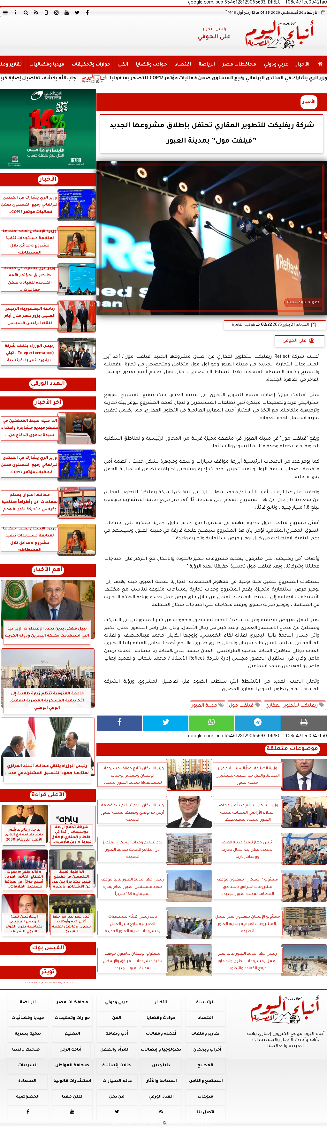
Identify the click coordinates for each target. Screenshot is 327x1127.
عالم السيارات (117, 1081)
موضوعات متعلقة (292, 749)
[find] (26, 12)
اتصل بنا (205, 1112)
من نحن (117, 1097)
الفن (123, 64)
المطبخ (205, 1065)
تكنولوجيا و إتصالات (161, 1050)
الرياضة (207, 64)
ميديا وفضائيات (46, 64)
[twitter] (77, 12)
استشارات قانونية (72, 1081)
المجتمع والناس (206, 1081)
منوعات (205, 1097)
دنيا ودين (161, 1065)
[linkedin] (56, 12)
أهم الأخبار (48, 570)
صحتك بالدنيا (26, 1050)
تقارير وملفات (205, 1034)
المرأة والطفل (115, 1050)
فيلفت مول (242, 705)
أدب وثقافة (116, 1034)
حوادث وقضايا (151, 64)
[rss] (36, 12)
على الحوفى (295, 341)
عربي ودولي (276, 64)
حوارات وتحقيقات (91, 64)
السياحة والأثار (162, 1081)
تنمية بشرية (28, 1034)
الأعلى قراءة (48, 795)
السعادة (27, 1081)
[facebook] (87, 12)
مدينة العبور (205, 705)
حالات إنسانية (116, 1065)
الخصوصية (28, 1097)
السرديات (28, 1065)
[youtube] (67, 12)
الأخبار (302, 64)
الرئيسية (205, 1002)
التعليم (72, 1034)
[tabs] (5, 12)
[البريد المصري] (48, 129)
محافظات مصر (239, 64)
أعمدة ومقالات (161, 1034)
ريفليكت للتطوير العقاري (292, 705)
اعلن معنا (72, 1097)
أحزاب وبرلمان (207, 1050)
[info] (16, 12)
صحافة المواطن (72, 1065)
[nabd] (46, 12)
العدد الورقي (48, 384)
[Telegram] (258, 723)
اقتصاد (183, 64)
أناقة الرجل (70, 1050)
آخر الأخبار (48, 403)
